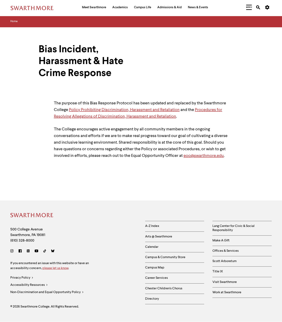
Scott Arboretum (224, 261)
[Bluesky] (53, 252)
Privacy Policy (20, 277)
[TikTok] (45, 252)
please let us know (55, 268)
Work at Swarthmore (226, 292)
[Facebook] (20, 252)
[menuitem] (94, 8)
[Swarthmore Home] (32, 216)
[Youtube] (36, 252)
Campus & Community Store (165, 257)
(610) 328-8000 (22, 240)
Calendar (151, 247)
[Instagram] (12, 252)
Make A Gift (221, 240)
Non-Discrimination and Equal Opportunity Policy (45, 292)
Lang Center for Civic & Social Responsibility (233, 228)
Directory (152, 299)
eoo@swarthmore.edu (204, 156)
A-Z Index (152, 226)
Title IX (217, 271)
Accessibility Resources (27, 285)
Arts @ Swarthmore (158, 236)
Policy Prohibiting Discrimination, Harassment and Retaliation (124, 110)
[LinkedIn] (28, 252)
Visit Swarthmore (224, 282)
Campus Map (154, 267)
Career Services (156, 278)
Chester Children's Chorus (163, 288)
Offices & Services (225, 251)
